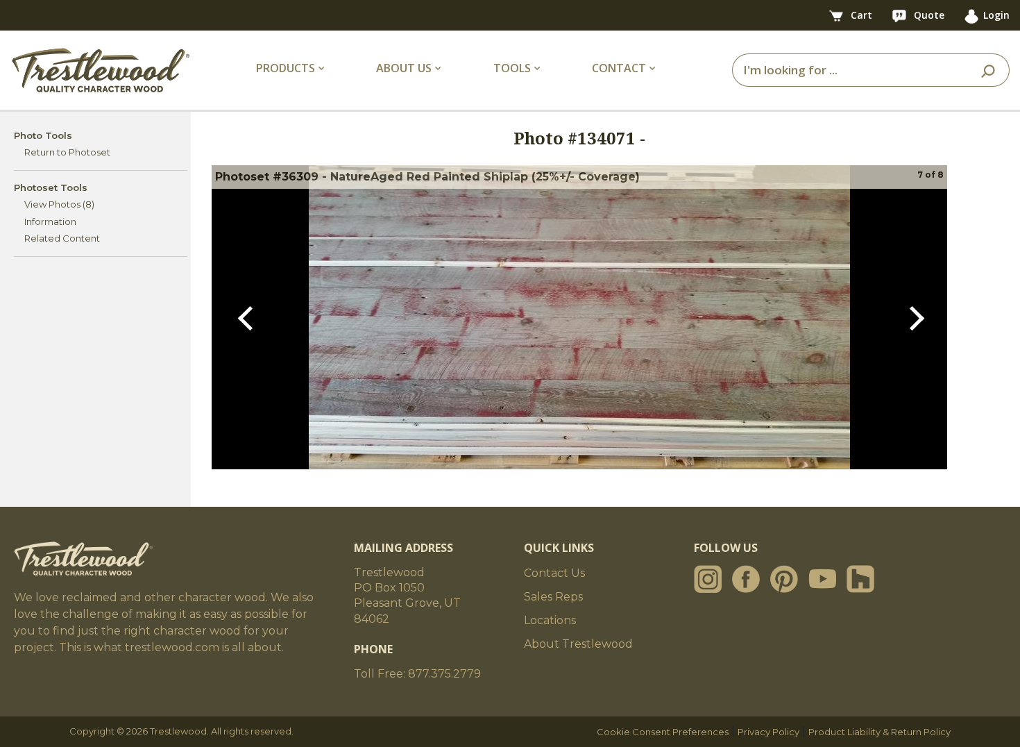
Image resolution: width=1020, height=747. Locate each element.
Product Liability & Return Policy (879, 731)
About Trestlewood (578, 644)
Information (50, 221)
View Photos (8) (59, 204)
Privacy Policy (768, 731)
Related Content (62, 238)
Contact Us (554, 573)
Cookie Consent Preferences (663, 731)
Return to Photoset (67, 152)
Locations (550, 620)
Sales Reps (553, 596)
